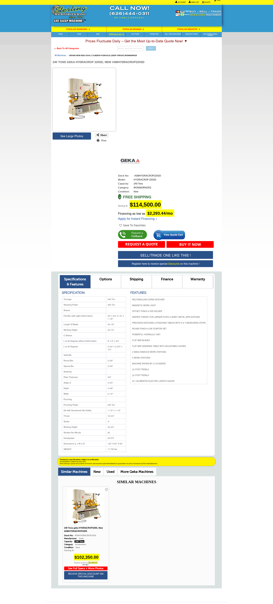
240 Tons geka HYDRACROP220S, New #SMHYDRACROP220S (83, 529)
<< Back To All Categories (66, 48)
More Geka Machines (136, 472)
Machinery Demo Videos (210, 35)
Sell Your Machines (173, 34)
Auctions (135, 34)
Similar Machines (74, 472)
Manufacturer (191, 34)
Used (110, 472)
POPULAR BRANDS (133, 29)
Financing (154, 34)
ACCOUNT (182, 2)
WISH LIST (195, 2)
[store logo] (69, 14)
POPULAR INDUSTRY (188, 29)
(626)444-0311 (129, 14)
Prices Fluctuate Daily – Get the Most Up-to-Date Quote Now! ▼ (136, 40)
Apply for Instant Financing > (137, 218)
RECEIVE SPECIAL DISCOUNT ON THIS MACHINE (85, 575)
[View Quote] (169, 233)
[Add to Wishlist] (107, 490)
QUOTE (207, 2)
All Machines (60, 55)
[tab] (74, 472)
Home (60, 34)
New (97, 472)
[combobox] (131, 48)
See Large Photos (71, 136)
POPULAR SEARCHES (78, 29)
